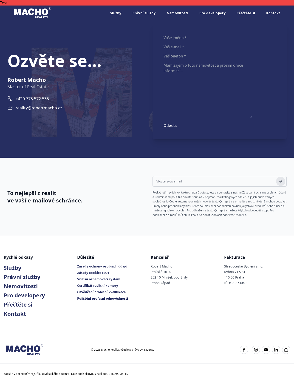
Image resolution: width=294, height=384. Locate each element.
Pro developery (212, 13)
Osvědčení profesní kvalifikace (101, 292)
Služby (116, 13)
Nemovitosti (177, 13)
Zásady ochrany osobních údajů (102, 266)
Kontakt (273, 13)
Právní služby (144, 13)
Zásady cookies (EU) (93, 272)
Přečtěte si (246, 13)
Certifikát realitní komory (97, 285)
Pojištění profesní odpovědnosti (102, 298)
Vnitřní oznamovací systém (98, 279)
